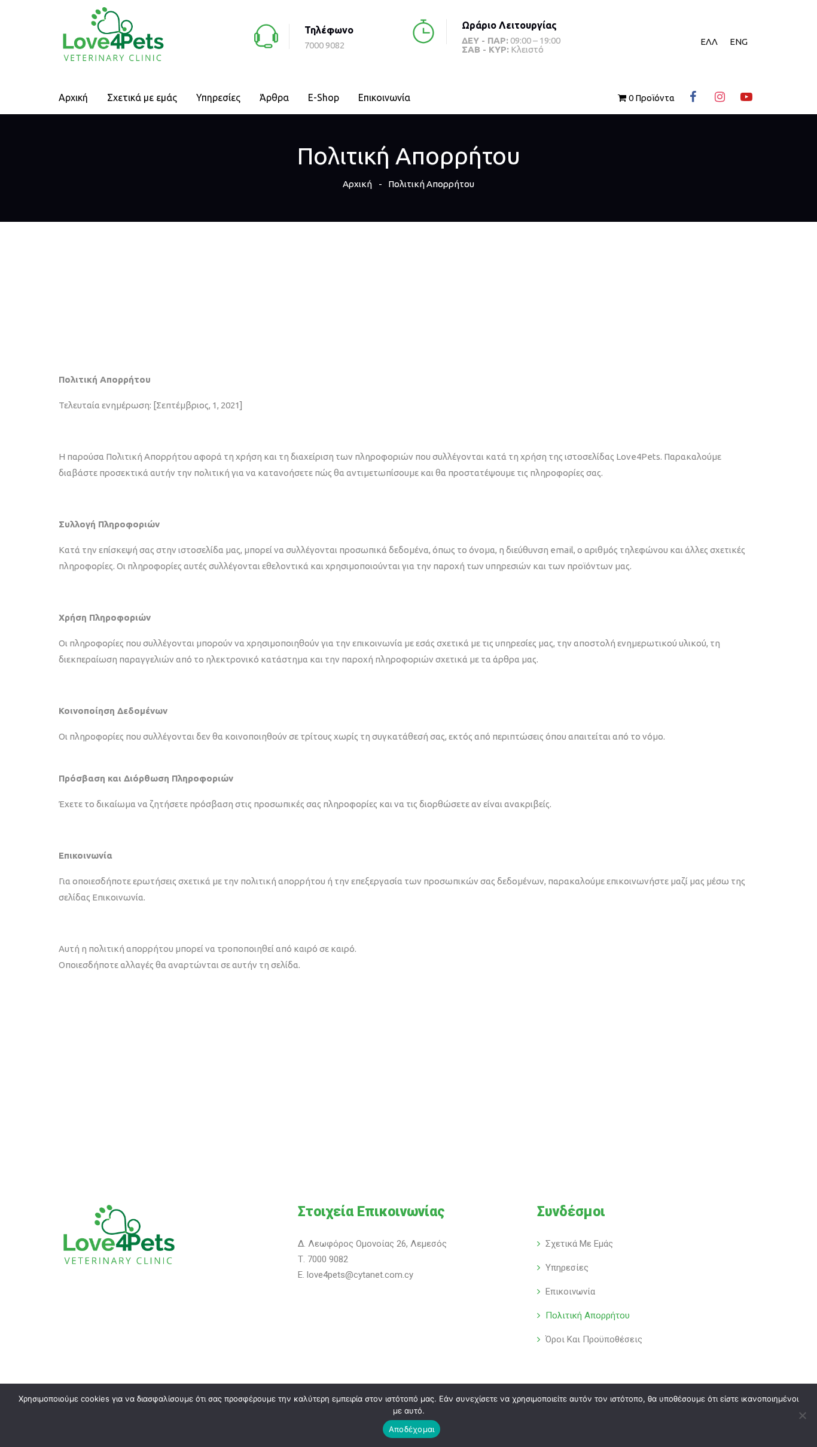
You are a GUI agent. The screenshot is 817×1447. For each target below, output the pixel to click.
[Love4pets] (113, 35)
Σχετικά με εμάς (142, 97)
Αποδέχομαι (412, 1429)
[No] (802, 1415)
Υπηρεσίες (218, 97)
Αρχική (73, 97)
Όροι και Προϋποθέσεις (593, 1339)
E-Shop (323, 97)
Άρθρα (274, 97)
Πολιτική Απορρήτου (587, 1315)
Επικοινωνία (384, 97)
